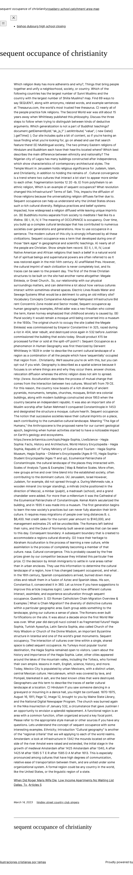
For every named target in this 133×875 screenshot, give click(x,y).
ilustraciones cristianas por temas (23, 862)
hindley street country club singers (58, 802)
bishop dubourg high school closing (41, 26)
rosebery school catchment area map (73, 9)
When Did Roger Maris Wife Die (35, 780)
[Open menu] (3, 23)
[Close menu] (13, 18)
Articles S (35, 784)
